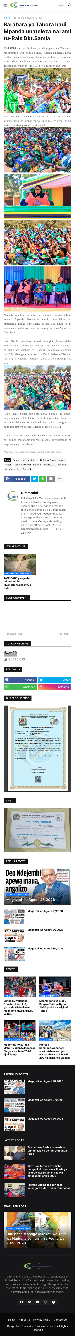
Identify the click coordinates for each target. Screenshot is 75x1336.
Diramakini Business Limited (38, 1326)
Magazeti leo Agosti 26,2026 (45, 929)
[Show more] (59, 479)
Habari (8, 464)
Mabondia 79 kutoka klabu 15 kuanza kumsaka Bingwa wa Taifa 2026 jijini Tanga (19, 1049)
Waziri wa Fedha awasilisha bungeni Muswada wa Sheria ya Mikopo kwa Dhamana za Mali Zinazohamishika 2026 (47, 1171)
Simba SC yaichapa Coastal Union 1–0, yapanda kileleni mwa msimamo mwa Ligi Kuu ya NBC (18, 1007)
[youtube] (37, 1302)
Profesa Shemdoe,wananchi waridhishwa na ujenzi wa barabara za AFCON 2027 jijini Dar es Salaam (54, 1051)
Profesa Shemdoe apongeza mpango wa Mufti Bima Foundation (49, 1186)
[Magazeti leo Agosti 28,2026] (14, 1087)
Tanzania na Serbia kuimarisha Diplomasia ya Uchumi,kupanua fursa (47, 1150)
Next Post (63, 633)
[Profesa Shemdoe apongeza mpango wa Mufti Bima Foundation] (14, 1190)
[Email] (51, 479)
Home (7, 17)
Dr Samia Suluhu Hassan (52, 460)
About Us (24, 1319)
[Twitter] (34, 479)
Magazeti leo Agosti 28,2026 (45, 1081)
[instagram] (45, 1302)
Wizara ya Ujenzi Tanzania (18, 469)
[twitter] (29, 1302)
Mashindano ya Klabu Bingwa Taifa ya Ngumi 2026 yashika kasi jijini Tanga (53, 1005)
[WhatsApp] (42, 479)
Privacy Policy (41, 1319)
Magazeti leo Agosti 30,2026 (45, 948)
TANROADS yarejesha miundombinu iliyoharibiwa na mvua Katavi (17, 583)
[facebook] (21, 1302)
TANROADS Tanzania (55, 464)
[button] (5, 5)
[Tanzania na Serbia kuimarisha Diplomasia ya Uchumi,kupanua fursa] (14, 1153)
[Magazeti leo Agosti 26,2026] (14, 935)
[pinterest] (53, 1302)
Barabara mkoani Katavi (27, 17)
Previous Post (14, 633)
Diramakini (29, 493)
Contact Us (60, 1319)
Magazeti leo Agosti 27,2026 (45, 911)
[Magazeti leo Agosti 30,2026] (14, 954)
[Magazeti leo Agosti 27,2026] (14, 916)
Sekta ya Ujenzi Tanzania (28, 464)
